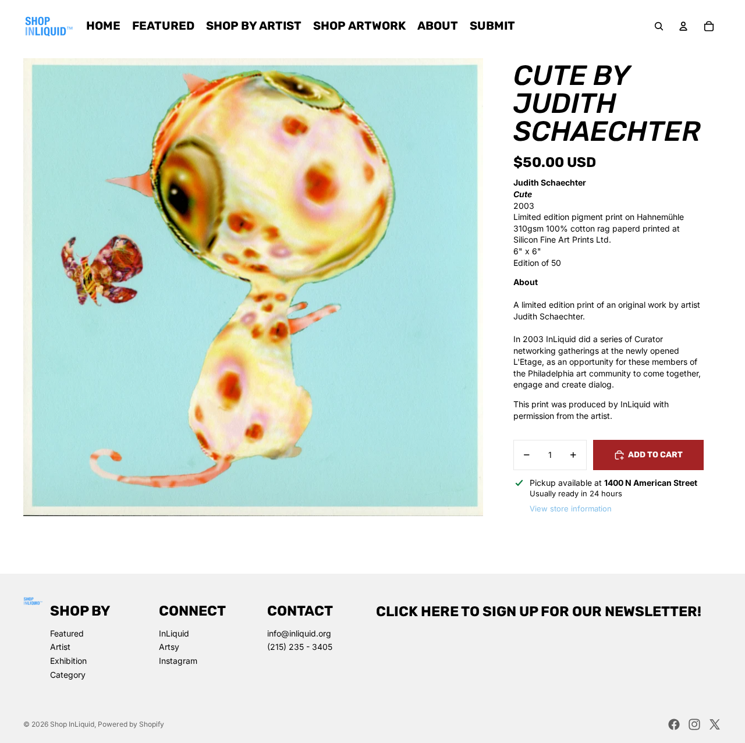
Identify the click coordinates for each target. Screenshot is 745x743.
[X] (715, 724)
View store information (571, 508)
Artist (60, 647)
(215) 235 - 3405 (299, 647)
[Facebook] (674, 724)
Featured (67, 633)
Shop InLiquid (72, 724)
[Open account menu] (683, 26)
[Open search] (659, 26)
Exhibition (68, 661)
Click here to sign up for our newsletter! (538, 611)
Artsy (169, 647)
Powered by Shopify (131, 724)
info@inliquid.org (299, 633)
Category (68, 675)
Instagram (178, 661)
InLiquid (174, 633)
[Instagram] (694, 724)
